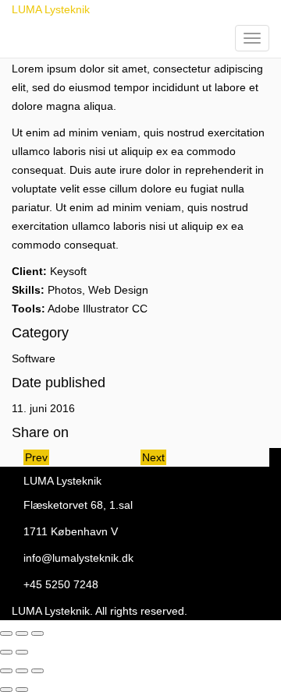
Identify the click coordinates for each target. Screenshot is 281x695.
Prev (36, 457)
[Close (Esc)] (6, 633)
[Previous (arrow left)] (6, 652)
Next (153, 457)
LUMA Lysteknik (51, 9)
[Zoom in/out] (37, 633)
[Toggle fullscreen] (22, 633)
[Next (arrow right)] (22, 652)
